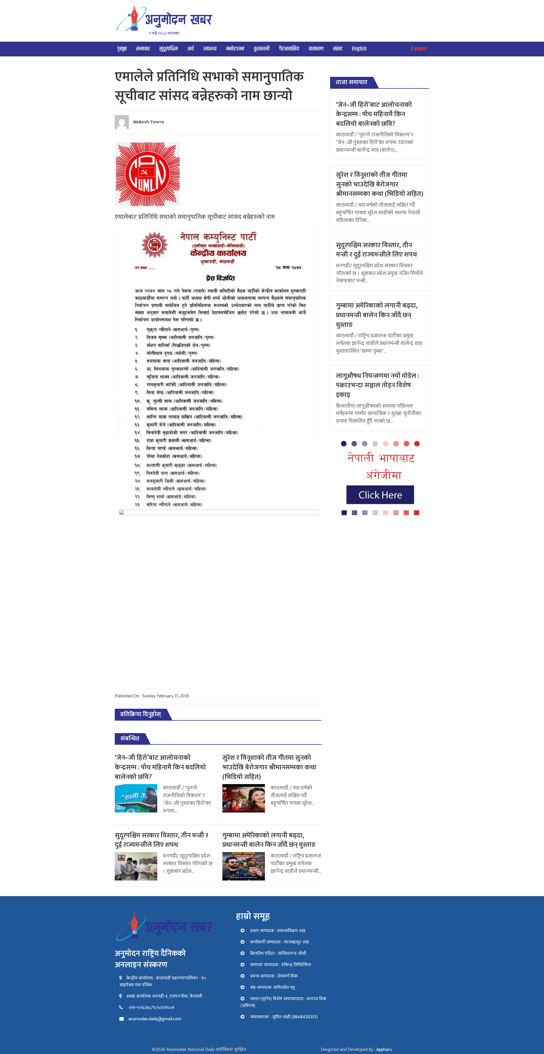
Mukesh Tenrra (148, 122)
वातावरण (316, 49)
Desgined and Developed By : (356, 1049)
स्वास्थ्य (209, 49)
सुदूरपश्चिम (169, 49)
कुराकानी (261, 49)
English (359, 49)
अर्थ (190, 49)
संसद (337, 49)
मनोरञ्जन (235, 49)
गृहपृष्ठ (122, 49)
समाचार (143, 49)
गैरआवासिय (289, 49)
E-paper (419, 49)
